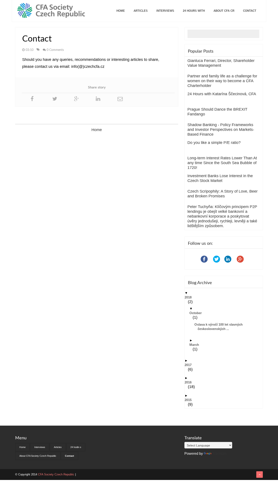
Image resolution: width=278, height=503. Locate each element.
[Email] (120, 99)
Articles (141, 10)
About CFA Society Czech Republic (37, 456)
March (196, 344)
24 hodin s (75, 447)
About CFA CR (223, 10)
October (197, 313)
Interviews (165, 10)
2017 (190, 365)
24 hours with (194, 10)
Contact (249, 10)
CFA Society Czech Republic (56, 474)
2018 (190, 297)
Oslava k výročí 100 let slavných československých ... (220, 327)
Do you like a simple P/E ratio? (214, 142)
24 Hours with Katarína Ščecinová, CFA (221, 94)
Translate (219, 453)
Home (120, 10)
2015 (190, 400)
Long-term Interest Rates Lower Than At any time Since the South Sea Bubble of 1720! (222, 163)
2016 (190, 382)
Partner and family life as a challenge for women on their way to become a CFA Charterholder (222, 81)
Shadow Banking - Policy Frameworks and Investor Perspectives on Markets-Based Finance (220, 130)
